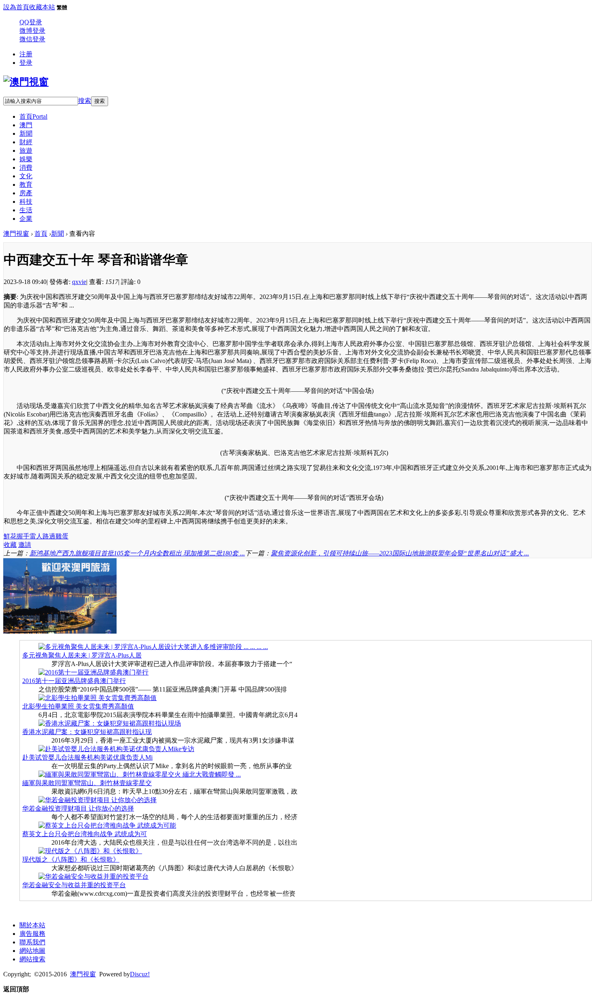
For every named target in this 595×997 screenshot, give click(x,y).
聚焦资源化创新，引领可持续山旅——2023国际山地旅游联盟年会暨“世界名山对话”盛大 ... (400, 553)
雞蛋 (61, 536)
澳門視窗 (16, 233)
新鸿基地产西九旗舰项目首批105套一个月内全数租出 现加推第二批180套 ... (137, 553)
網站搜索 (32, 959)
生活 (25, 210)
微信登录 (32, 39)
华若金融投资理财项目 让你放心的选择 (78, 808)
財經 (25, 142)
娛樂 (25, 159)
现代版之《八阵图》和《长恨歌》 (70, 859)
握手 (23, 536)
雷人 (36, 536)
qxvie (79, 281)
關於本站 (32, 925)
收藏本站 (42, 7)
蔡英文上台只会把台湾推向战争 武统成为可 (84, 833)
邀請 (24, 544)
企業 (25, 218)
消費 (25, 167)
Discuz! (140, 974)
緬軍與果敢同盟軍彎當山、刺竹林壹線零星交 (87, 782)
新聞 (25, 133)
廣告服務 (32, 933)
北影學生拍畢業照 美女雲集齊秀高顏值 (78, 706)
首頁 (33, 116)
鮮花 (10, 536)
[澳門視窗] (26, 82)
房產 (25, 193)
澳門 (25, 125)
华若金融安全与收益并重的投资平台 (74, 885)
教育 (25, 184)
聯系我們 (32, 942)
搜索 (84, 100)
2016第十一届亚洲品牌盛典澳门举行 (74, 680)
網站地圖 (32, 950)
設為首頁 (16, 7)
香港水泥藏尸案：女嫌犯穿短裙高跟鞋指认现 (87, 731)
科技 (25, 201)
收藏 (10, 544)
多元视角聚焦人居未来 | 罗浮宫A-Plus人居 (82, 655)
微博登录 (32, 30)
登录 (25, 62)
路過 (48, 536)
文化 (25, 176)
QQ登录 (30, 22)
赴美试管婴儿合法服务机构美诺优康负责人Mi (87, 757)
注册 (25, 54)
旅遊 (25, 150)
